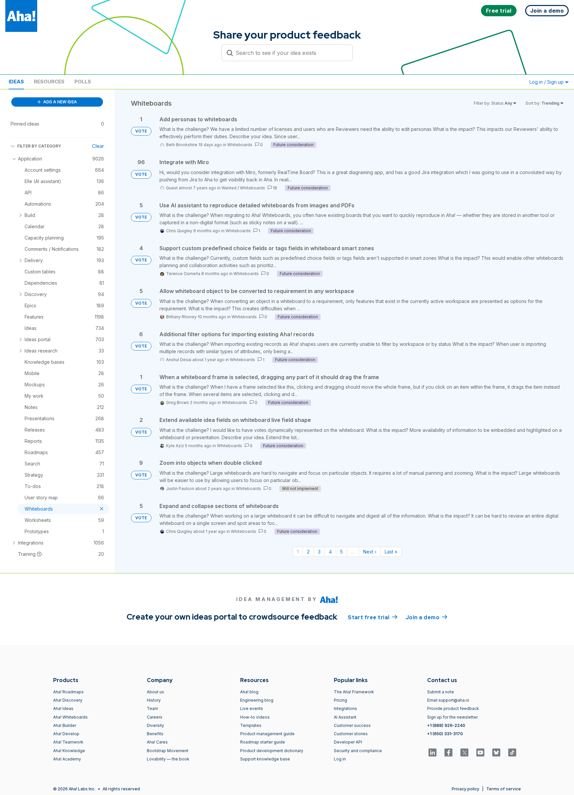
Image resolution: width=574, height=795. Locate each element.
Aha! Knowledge (69, 750)
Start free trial (373, 617)
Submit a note (440, 691)
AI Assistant (345, 717)
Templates (250, 725)
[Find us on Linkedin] (432, 752)
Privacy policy (465, 788)
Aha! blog (249, 691)
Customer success (352, 725)
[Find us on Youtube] (480, 752)
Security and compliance (358, 750)
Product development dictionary (271, 750)
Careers (154, 717)
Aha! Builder (64, 725)
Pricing (340, 700)
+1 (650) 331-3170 (445, 733)
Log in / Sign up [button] (547, 82)
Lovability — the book (168, 758)
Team (152, 708)
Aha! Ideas (63, 708)
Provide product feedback (453, 708)
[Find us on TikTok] (512, 752)
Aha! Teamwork (68, 742)
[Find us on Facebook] (448, 752)
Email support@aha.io (448, 700)
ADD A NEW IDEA (59, 101)
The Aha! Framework (354, 691)
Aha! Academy (67, 758)
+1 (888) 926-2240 (446, 725)
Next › (369, 551)
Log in (340, 758)
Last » (391, 551)
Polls (82, 81)
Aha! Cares (157, 742)
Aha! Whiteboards (70, 717)
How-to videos (255, 717)
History (154, 700)
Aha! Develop (66, 733)
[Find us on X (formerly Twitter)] (464, 752)
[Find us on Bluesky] (496, 752)
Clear (98, 146)
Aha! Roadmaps (68, 691)
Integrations (345, 708)
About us (155, 691)
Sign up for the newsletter (452, 717)
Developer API (348, 742)
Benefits (155, 733)
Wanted (229, 187)
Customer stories (351, 733)
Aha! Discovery (67, 700)
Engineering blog (256, 700)
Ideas (16, 81)
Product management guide (267, 733)
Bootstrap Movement (167, 750)
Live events (251, 708)
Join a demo (426, 617)
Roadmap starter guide (262, 742)
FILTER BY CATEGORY (39, 146)
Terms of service (503, 788)
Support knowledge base (265, 758)
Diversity (155, 725)
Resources (49, 81)
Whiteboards (239, 144)
